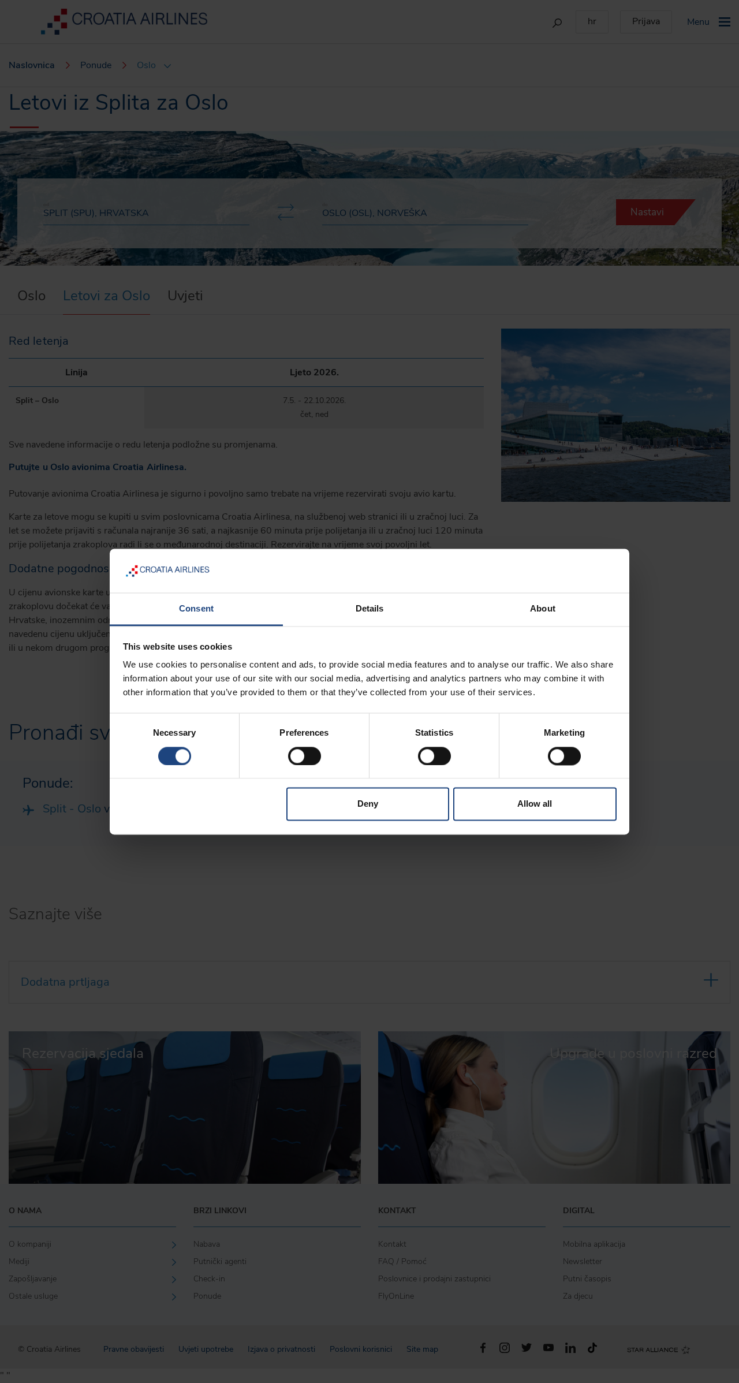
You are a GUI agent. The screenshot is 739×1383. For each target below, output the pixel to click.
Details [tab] (370, 609)
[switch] (304, 756)
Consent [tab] (196, 609)
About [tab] (542, 609)
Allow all (534, 804)
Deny (367, 804)
